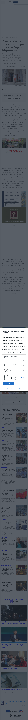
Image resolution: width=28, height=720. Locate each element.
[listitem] (14, 357)
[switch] (22, 360)
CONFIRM (8, 383)
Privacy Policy (22, 388)
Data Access (14, 388)
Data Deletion (6, 388)
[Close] (25, 331)
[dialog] (14, 360)
